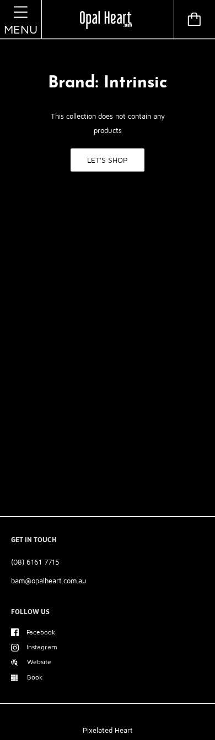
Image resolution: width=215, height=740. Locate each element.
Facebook (40, 632)
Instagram (41, 647)
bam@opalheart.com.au (49, 580)
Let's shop (107, 159)
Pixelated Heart (108, 730)
